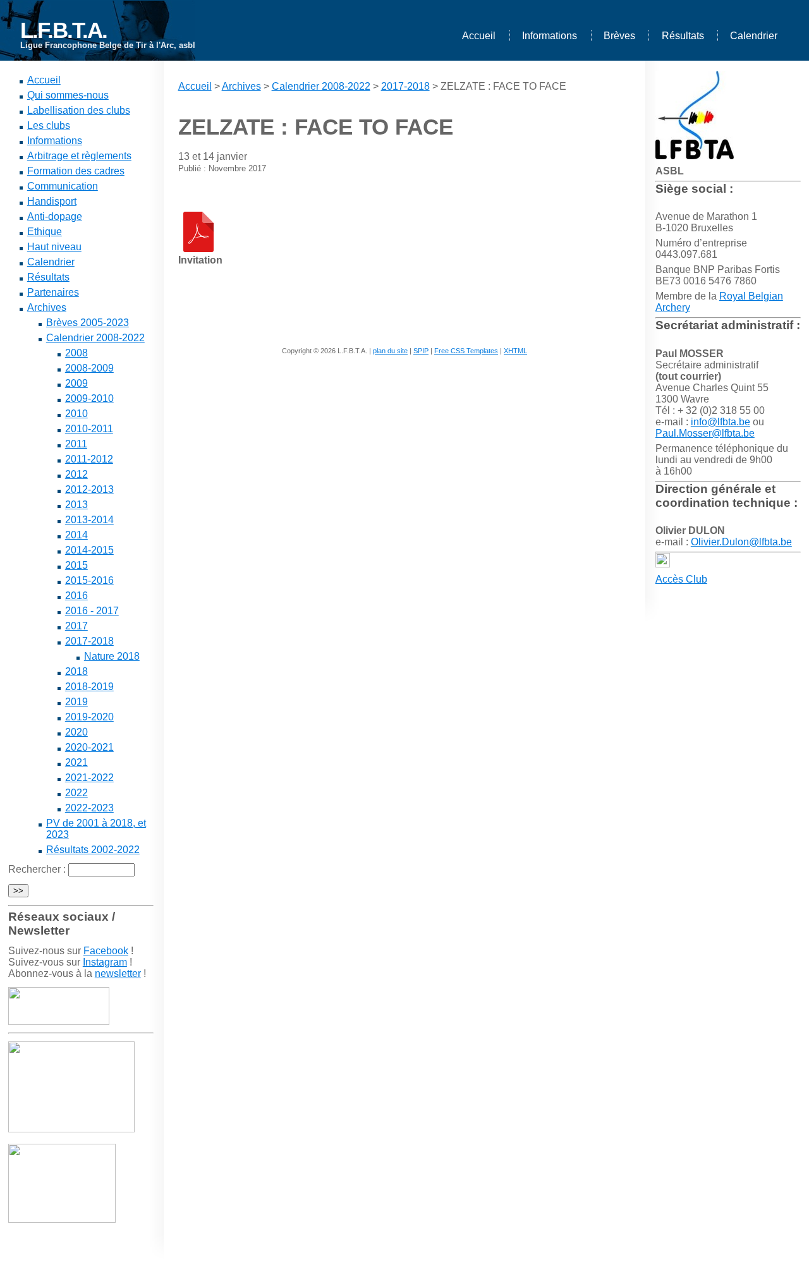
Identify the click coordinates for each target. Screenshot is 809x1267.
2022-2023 (89, 808)
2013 (76, 504)
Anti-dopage (54, 216)
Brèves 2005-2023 (87, 322)
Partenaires (53, 292)
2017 (76, 626)
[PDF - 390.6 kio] (198, 248)
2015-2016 (89, 580)
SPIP (421, 351)
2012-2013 (89, 489)
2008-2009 (89, 368)
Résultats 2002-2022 (93, 849)
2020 (76, 732)
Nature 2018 (112, 656)
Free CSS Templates (466, 351)
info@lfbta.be (720, 421)
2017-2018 (89, 641)
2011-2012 (89, 459)
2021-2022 (89, 777)
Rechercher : (37, 869)
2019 (76, 701)
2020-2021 (89, 747)
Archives (46, 307)
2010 (76, 413)
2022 (76, 792)
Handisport (51, 201)
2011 (76, 444)
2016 (76, 595)
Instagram (105, 962)
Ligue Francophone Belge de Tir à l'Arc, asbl (107, 45)
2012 (76, 474)
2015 (76, 565)
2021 (76, 762)
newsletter (118, 973)
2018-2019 (89, 686)
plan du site (390, 351)
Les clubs (48, 125)
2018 (76, 671)
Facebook (105, 950)
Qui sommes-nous (68, 95)
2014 (76, 535)
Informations (549, 35)
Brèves (619, 35)
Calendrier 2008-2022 (95, 337)
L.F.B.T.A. (63, 30)
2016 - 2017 (92, 610)
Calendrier (753, 35)
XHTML (515, 351)
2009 (76, 383)
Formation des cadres (76, 171)
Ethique (44, 231)
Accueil (479, 35)
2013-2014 (89, 519)
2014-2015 (89, 550)
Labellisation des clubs (78, 110)
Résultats (683, 35)
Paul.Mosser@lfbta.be (705, 433)
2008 (76, 353)
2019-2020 (89, 717)
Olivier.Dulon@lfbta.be (741, 542)
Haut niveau (54, 246)
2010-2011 (89, 428)
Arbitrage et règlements (79, 155)
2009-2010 (89, 398)
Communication (62, 186)
